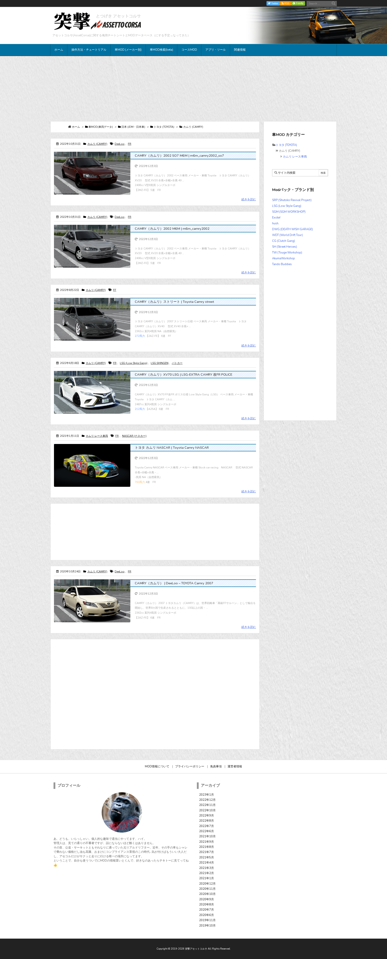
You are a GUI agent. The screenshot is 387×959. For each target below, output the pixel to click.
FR (129, 144)
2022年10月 (207, 810)
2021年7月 (206, 852)
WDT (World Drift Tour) (287, 235)
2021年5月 (206, 857)
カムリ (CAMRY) (97, 144)
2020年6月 (206, 915)
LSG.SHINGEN (159, 363)
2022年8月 (206, 821)
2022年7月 (206, 826)
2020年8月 (206, 905)
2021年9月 (206, 842)
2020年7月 (206, 910)
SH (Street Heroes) (284, 247)
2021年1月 (206, 878)
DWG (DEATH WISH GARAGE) (292, 229)
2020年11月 (207, 889)
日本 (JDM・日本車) (133, 127)
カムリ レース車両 (97, 436)
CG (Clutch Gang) (283, 241)
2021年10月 (207, 836)
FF (114, 290)
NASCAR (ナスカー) (134, 436)
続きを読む (248, 199)
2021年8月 (206, 847)
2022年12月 (207, 800)
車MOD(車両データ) (100, 127)
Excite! (276, 218)
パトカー (177, 363)
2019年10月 (207, 926)
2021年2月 (206, 873)
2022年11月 (207, 805)
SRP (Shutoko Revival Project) (292, 200)
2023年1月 (206, 795)
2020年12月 (207, 884)
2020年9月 (206, 899)
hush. (275, 223)
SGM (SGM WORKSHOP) (288, 212)
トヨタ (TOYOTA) (164, 127)
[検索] (333, 3)
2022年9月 (206, 816)
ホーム (76, 127)
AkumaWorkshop (283, 258)
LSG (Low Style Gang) (133, 363)
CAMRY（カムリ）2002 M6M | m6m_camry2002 (172, 228)
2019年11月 (207, 920)
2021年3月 (206, 868)
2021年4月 (206, 863)
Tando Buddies (282, 264)
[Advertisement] (193, 88)
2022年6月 (206, 831)
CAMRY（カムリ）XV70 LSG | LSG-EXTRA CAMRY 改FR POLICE (183, 374)
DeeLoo (120, 144)
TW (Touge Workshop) (287, 253)
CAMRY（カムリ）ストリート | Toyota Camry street (174, 301)
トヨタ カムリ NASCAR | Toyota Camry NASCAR (172, 447)
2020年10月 (207, 894)
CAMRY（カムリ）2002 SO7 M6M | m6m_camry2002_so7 (179, 155)
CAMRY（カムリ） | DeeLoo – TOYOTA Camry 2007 (174, 583)
